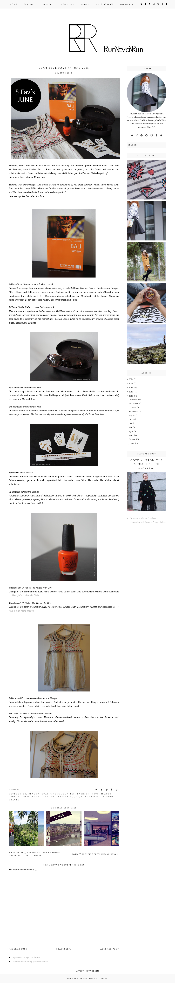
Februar (132, 439)
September (134, 411)
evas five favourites (58, 794)
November (134, 403)
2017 (131, 387)
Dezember (133, 399)
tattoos (107, 797)
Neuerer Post (18, 949)
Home (13, 4)
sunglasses (90, 797)
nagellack (40, 797)
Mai (131, 427)
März (131, 435)
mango (106, 794)
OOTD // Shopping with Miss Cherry (94, 854)
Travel (47, 4)
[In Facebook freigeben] (102, 789)
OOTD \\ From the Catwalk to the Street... (146, 464)
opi (53, 797)
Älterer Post (109, 949)
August (132, 415)
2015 (131, 396)
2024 (131, 379)
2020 (131, 383)
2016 (131, 392)
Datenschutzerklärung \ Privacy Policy (148, 522)
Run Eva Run (80, 979)
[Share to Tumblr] (112, 789)
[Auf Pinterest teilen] (107, 789)
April (131, 431)
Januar (132, 443)
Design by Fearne (98, 979)
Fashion (29, 4)
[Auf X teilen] (96, 789)
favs (95, 794)
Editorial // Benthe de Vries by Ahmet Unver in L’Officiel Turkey (34, 854)
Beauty (34, 794)
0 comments (14, 789)
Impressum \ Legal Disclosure (144, 518)
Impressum (127, 4)
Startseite (63, 949)
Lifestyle (66, 4)
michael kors (19, 797)
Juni (131, 423)
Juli (131, 419)
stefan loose (68, 797)
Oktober (133, 407)
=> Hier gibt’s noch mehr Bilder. (24, 595)
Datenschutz (104, 4)
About (85, 4)
